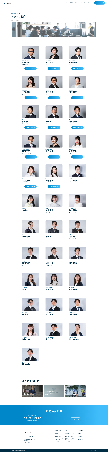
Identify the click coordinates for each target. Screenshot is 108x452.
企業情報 (71, 2)
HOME (12, 20)
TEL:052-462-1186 (27, 442)
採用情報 (89, 2)
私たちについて (59, 2)
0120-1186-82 (33, 418)
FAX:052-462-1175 (27, 443)
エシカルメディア (83, 2)
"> (93, 450)
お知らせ (76, 2)
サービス (66, 2)
